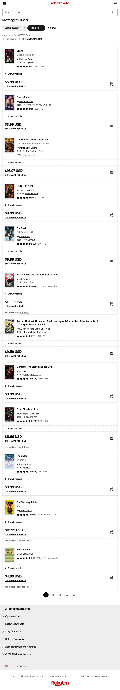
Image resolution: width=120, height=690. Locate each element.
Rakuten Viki (17, 676)
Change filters (34, 38)
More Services (86, 676)
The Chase (22, 455)
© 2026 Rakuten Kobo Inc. (19, 654)
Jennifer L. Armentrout (29, 413)
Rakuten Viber (31, 676)
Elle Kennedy (25, 236)
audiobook (24, 312)
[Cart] (115, 3)
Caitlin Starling (25, 510)
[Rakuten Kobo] (60, 3)
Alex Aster (24, 371)
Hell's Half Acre (25, 185)
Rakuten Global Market (50, 676)
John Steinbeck (26, 554)
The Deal (21, 228)
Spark (20, 50)
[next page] (81, 594)
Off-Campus (29, 239)
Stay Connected (13, 631)
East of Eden (23, 549)
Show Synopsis (15, 74)
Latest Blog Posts (14, 623)
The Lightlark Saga (32, 374)
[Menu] (4, 3)
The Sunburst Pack (34, 151)
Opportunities (13, 616)
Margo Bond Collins (28, 148)
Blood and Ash (30, 417)
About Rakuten (102, 676)
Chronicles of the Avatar (35, 332)
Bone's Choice (24, 97)
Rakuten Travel (70, 676)
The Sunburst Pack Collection (32, 139)
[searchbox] (57, 12)
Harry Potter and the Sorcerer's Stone (37, 274)
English (19, 666)
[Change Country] (6, 666)
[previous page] (39, 594)
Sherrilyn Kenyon (27, 190)
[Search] (114, 12)
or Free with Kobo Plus (15, 86)
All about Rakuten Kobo (17, 608)
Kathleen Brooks (26, 59)
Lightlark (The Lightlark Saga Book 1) (36, 366)
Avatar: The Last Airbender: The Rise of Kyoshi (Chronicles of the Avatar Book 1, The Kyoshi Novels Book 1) (58, 323)
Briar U (27, 467)
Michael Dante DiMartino (38, 328)
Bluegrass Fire (30, 62)
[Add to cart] (111, 83)
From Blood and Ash (27, 409)
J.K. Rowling (24, 279)
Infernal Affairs (31, 193)
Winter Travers (26, 101)
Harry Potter (30, 282)
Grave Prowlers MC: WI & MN (37, 104)
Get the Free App (14, 639)
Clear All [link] (52, 27)
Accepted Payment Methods (20, 646)
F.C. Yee (22, 328)
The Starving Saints (27, 502)
